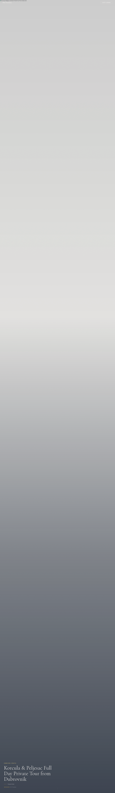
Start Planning (106, 2)
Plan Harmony (7, 2)
